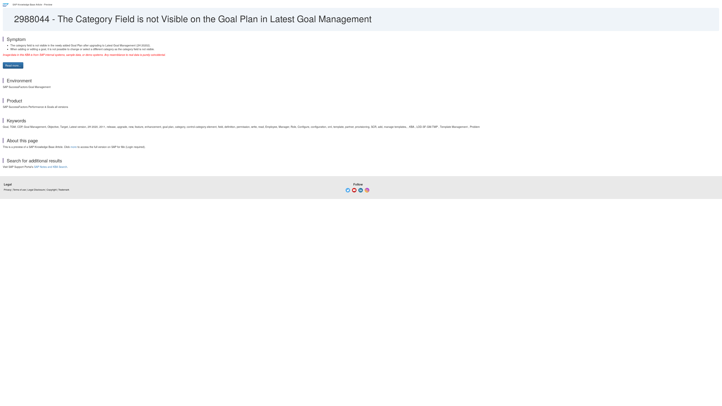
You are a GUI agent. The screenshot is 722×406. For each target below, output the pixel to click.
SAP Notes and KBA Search (50, 167)
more (74, 147)
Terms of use (19, 189)
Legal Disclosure (36, 189)
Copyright (52, 189)
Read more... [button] (13, 65)
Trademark (63, 189)
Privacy (7, 189)
